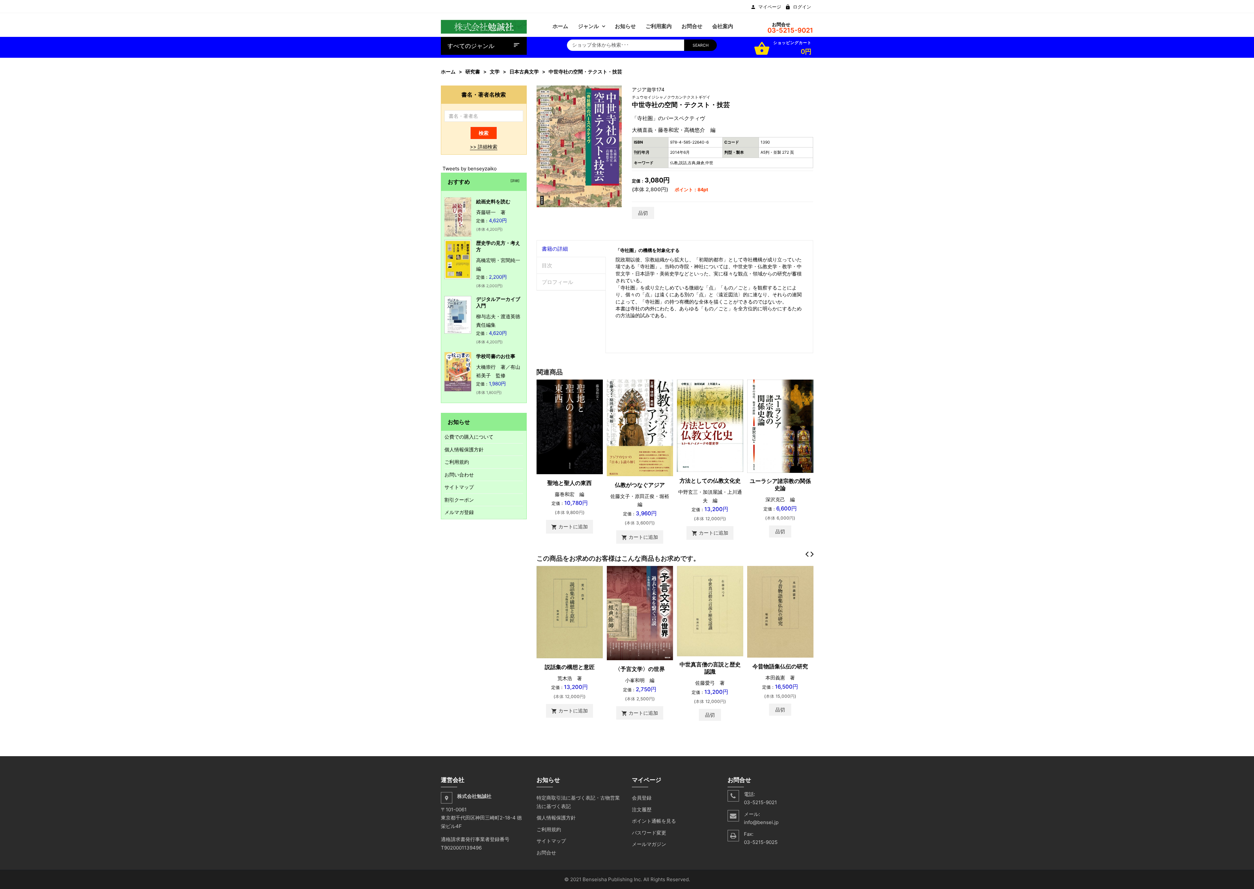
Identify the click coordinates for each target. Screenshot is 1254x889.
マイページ (769, 6)
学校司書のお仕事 (495, 356)
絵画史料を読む (493, 201)
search (701, 45)
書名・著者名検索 (483, 94)
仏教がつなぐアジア (640, 485)
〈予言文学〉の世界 (640, 669)
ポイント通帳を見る (654, 821)
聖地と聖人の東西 (569, 483)
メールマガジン (649, 844)
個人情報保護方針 (464, 449)
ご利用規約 (456, 462)
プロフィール (557, 282)
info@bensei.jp (761, 822)
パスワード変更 (649, 833)
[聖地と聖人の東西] (570, 426)
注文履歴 (641, 809)
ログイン (802, 6)
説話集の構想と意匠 (570, 667)
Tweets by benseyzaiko (469, 168)
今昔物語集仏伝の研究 (780, 666)
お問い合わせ (459, 475)
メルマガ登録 (459, 512)
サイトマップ (459, 487)
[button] (616, 91)
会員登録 (641, 798)
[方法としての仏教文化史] (710, 425)
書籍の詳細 (555, 248)
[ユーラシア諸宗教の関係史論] (780, 426)
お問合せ (546, 853)
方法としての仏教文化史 (710, 480)
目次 (547, 265)
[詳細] (514, 180)
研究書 (472, 72)
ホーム (448, 72)
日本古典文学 (524, 72)
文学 (495, 72)
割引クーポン (459, 500)
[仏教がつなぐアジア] (640, 427)
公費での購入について (468, 437)
